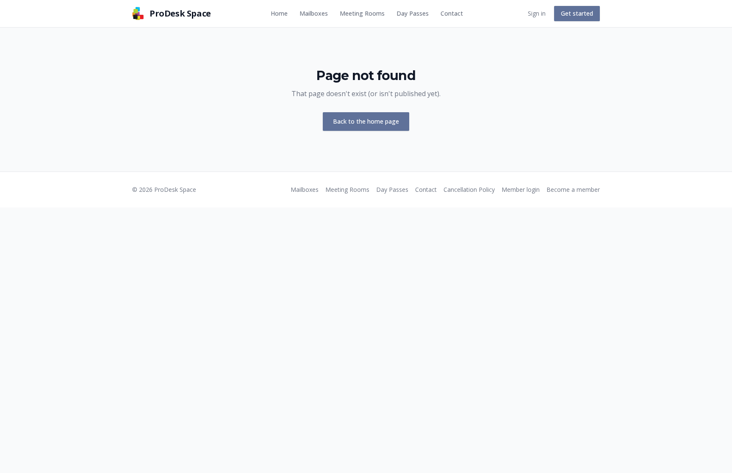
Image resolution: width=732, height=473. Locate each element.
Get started (577, 13)
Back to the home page (366, 121)
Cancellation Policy (469, 189)
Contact (452, 13)
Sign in (537, 13)
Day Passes (412, 13)
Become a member (573, 189)
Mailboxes (313, 13)
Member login (521, 189)
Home (279, 13)
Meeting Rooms (362, 13)
